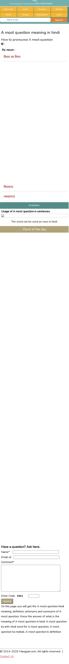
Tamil (8, 14)
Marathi (59, 9)
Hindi (25, 9)
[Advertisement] (34, 96)
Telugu (25, 14)
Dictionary (8, 9)
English (42, 9)
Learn (59, 14)
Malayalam (42, 14)
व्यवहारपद (9, 196)
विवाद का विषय (12, 57)
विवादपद (8, 187)
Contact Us (7, 656)
